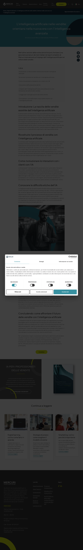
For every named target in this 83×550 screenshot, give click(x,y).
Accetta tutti (65, 292)
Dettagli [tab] (41, 261)
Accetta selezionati (41, 292)
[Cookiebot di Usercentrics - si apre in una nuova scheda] (70, 257)
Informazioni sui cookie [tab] (66, 261)
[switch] (32, 285)
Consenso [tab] (17, 261)
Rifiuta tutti (18, 292)
